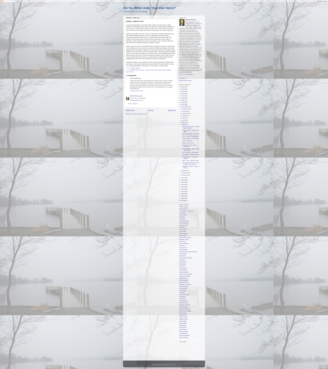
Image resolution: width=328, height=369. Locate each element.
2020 (182, 100)
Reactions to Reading (185, 311)
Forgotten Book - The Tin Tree (190, 138)
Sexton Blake (182, 321)
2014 (182, 184)
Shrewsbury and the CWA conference (189, 146)
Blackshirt (133, 70)
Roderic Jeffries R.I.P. (188, 143)
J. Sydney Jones (149, 70)
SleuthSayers (183, 325)
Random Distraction (184, 309)
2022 (182, 95)
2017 (182, 178)
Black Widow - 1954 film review (190, 154)
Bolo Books (182, 213)
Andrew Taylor (183, 208)
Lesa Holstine (183, 270)
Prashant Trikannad (184, 304)
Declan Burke (183, 235)
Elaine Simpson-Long (185, 237)
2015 (182, 182)
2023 (182, 93)
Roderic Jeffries (167, 70)
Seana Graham (183, 319)
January (185, 175)
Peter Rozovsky (183, 302)
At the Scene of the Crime (186, 210)
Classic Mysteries (184, 223)
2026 (182, 87)
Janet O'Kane (183, 253)
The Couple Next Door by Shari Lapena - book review (190, 163)
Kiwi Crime (182, 266)
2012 (182, 189)
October (185, 111)
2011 (182, 191)
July (184, 118)
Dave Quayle (182, 231)
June (184, 120)
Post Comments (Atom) (139, 114)
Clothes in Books (183, 225)
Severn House (130, 71)
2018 (182, 104)
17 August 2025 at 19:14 (136, 90)
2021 (182, 98)
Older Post (172, 110)
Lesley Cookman (183, 272)
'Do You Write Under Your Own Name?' (149, 8)
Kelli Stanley (182, 264)
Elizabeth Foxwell (184, 239)
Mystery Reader (183, 286)
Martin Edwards (134, 96)
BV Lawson (182, 219)
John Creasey (158, 70)
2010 (182, 193)
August (185, 115)
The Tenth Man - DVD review (190, 152)
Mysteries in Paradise (185, 284)
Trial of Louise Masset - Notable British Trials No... (190, 127)
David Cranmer (183, 233)
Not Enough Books (184, 294)
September (186, 113)
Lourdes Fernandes (184, 276)
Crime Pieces (183, 229)
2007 (182, 200)
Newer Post (130, 110)
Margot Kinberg (183, 278)
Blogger (174, 364)
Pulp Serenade (183, 307)
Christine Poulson (184, 221)
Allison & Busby (183, 206)
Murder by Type (183, 282)
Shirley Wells (182, 323)
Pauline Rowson (183, 300)
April (184, 124)
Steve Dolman (183, 329)
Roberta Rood (183, 315)
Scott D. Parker (183, 317)
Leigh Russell (183, 268)
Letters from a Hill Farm (185, 274)
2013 (182, 187)
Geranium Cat (183, 247)
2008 (182, 198)
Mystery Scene (183, 288)
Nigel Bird (182, 292)
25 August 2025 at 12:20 (136, 100)
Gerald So (182, 245)
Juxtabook (182, 260)
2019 (182, 102)
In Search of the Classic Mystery (188, 251)
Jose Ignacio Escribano (185, 258)
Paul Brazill (182, 298)
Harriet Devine (183, 249)
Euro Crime (182, 241)
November (186, 109)
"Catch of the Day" (187, 140)
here (149, 66)
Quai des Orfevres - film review (190, 134)
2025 (182, 89)
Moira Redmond (183, 280)
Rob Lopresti (182, 313)
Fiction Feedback (184, 243)
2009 (182, 196)
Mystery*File (182, 290)
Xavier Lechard (183, 337)
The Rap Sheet (183, 333)
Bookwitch (182, 217)
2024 (182, 91)
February (185, 172)
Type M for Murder (184, 335)
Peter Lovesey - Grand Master (190, 136)
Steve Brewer (183, 327)
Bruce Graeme (140, 70)
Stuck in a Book (183, 331)
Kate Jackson (183, 262)
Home (151, 110)
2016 (182, 180)
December (186, 106)
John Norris (182, 255)
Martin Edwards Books (185, 80)
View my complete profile (186, 74)
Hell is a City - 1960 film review (190, 160)
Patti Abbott (182, 296)
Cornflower (182, 227)
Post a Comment (132, 103)
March (184, 170)
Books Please (183, 215)
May (184, 122)
